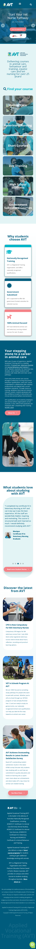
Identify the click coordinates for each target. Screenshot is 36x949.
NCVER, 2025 (9, 407)
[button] (20, 4)
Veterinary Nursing (27, 365)
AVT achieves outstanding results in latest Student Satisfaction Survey (17, 755)
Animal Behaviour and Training (18, 367)
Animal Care (16, 365)
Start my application (18, 29)
